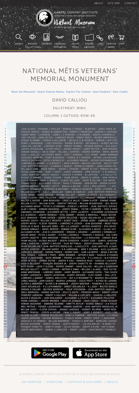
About (98, 3)
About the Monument (23, 92)
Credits (112, 382)
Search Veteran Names (50, 92)
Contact (130, 3)
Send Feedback (101, 92)
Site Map (114, 3)
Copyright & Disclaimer (84, 382)
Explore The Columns (78, 92)
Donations (54, 382)
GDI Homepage (32, 382)
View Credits (120, 92)
